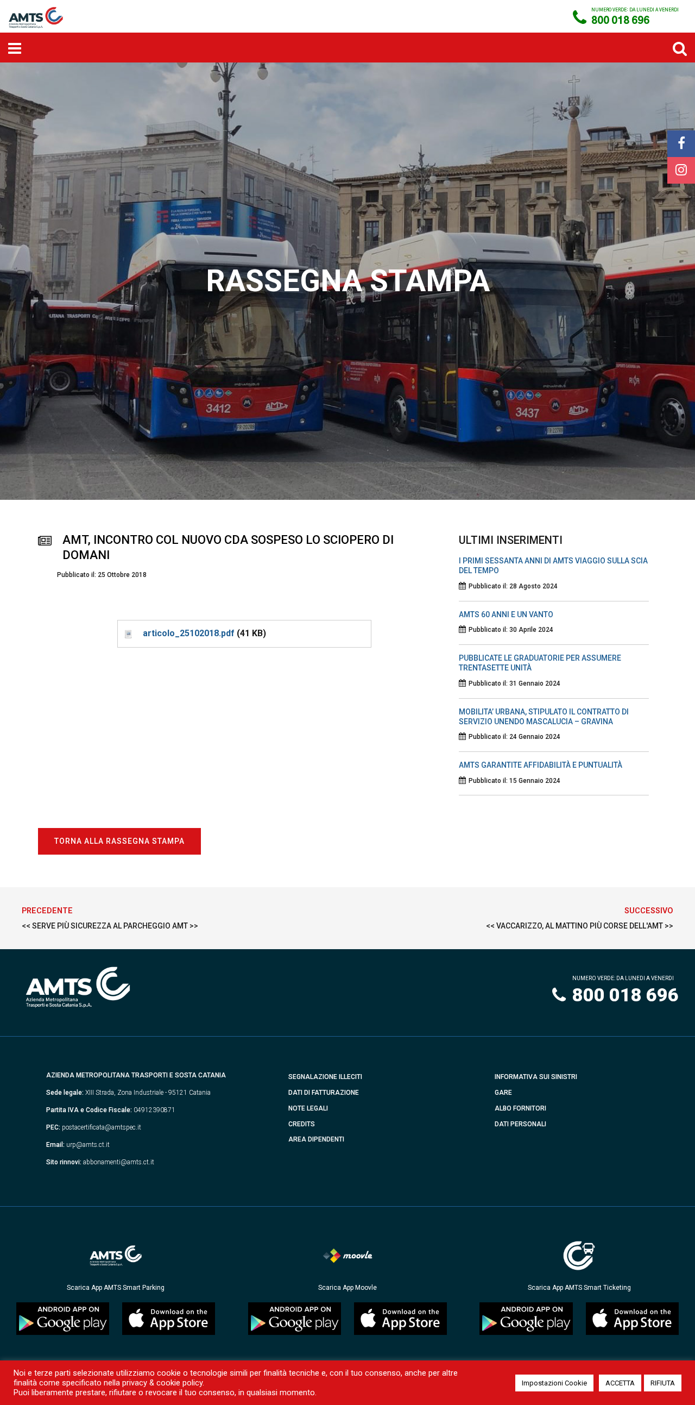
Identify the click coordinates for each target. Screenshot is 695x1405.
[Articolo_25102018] (127, 633)
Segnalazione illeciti (325, 1077)
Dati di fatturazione (323, 1092)
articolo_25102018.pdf (189, 633)
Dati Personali (520, 1124)
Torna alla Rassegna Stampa (119, 841)
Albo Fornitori (520, 1108)
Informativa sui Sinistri (536, 1077)
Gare (503, 1092)
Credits (301, 1124)
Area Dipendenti (316, 1139)
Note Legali (308, 1108)
